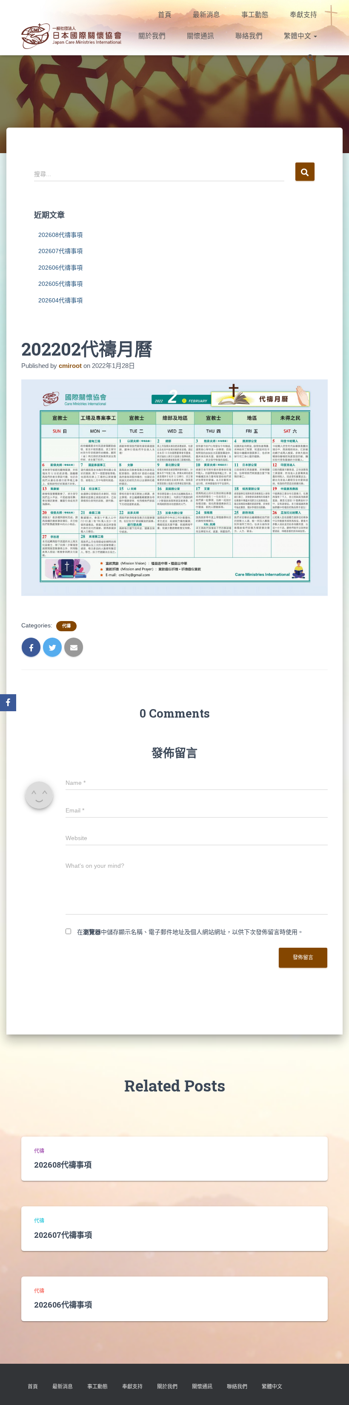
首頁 (165, 14)
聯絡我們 (249, 36)
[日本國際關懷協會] (71, 35)
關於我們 (152, 36)
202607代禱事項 (60, 251)
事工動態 (255, 14)
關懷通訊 (200, 36)
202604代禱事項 (60, 300)
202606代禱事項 (60, 267)
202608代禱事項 (60, 234)
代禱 (66, 626)
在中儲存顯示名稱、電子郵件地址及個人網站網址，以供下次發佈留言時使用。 (190, 932)
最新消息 (206, 14)
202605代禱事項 (60, 283)
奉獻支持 (303, 14)
